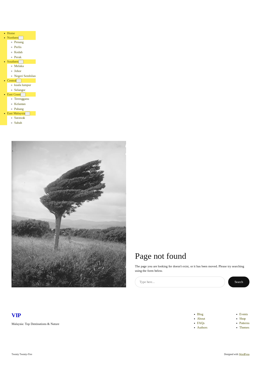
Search (239, 282)
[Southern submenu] (20, 62)
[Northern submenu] (20, 38)
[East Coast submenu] (23, 94)
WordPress (244, 354)
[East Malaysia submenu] (27, 113)
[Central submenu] (18, 81)
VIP (16, 315)
